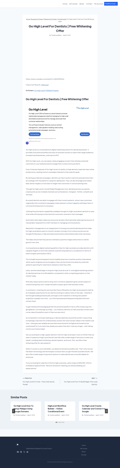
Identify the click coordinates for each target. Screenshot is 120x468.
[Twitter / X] (24, 452)
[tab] (56, 422)
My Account (98, 4)
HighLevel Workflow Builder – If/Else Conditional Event (57, 409)
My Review (84, 134)
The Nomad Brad (56, 35)
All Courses (73, 4)
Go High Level (39, 90)
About (81, 4)
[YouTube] (18, 452)
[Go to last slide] (13, 411)
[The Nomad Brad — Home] (39, 445)
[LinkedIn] (21, 452)
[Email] (27, 452)
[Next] (106, 411)
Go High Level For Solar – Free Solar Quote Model (38, 381)
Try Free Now (34, 134)
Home (65, 4)
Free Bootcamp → (111, 3)
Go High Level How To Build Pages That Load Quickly (80, 381)
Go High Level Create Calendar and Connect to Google (93, 409)
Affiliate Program (52, 90)
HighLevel (45, 85)
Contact (89, 4)
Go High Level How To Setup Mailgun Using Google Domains (23, 409)
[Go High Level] (82, 108)
